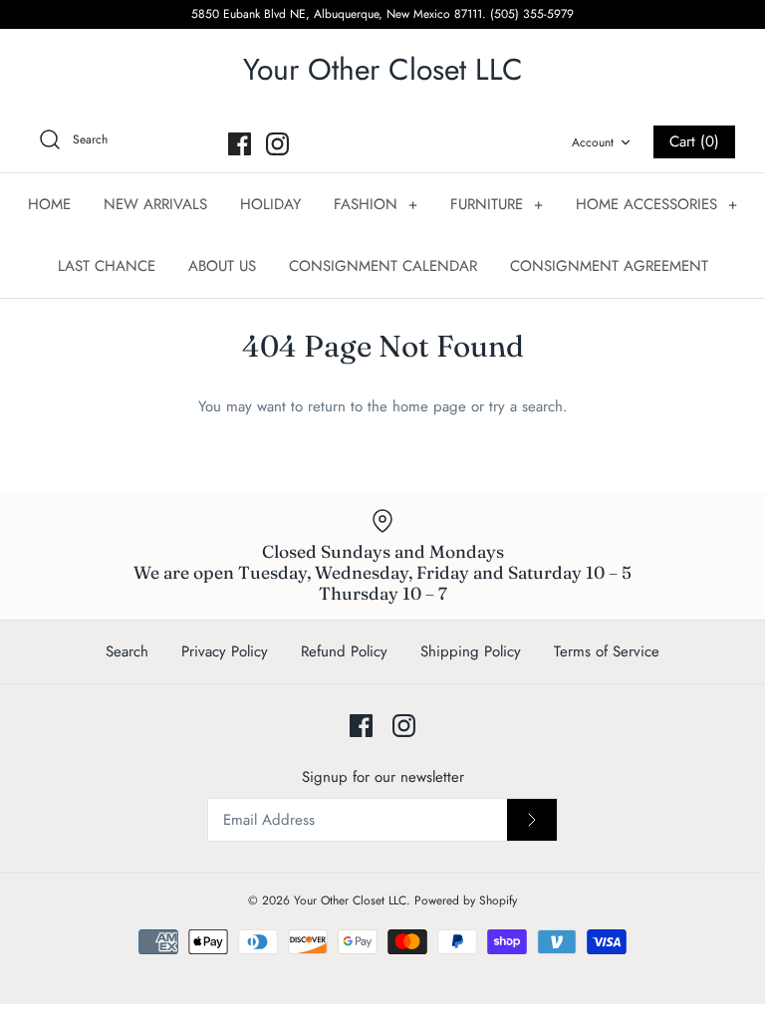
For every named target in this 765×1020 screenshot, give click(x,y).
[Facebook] (239, 143)
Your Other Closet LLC (350, 900)
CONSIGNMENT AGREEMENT (609, 266)
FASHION (375, 204)
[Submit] (532, 820)
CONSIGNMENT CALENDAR (383, 266)
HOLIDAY (270, 204)
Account (593, 142)
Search (127, 651)
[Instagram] (277, 143)
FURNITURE (496, 204)
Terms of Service (606, 651)
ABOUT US (222, 266)
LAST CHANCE (106, 266)
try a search (526, 406)
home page (429, 406)
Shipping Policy (470, 651)
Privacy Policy (224, 651)
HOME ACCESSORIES (656, 204)
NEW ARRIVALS (155, 204)
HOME (49, 204)
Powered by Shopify (465, 900)
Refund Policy (344, 651)
